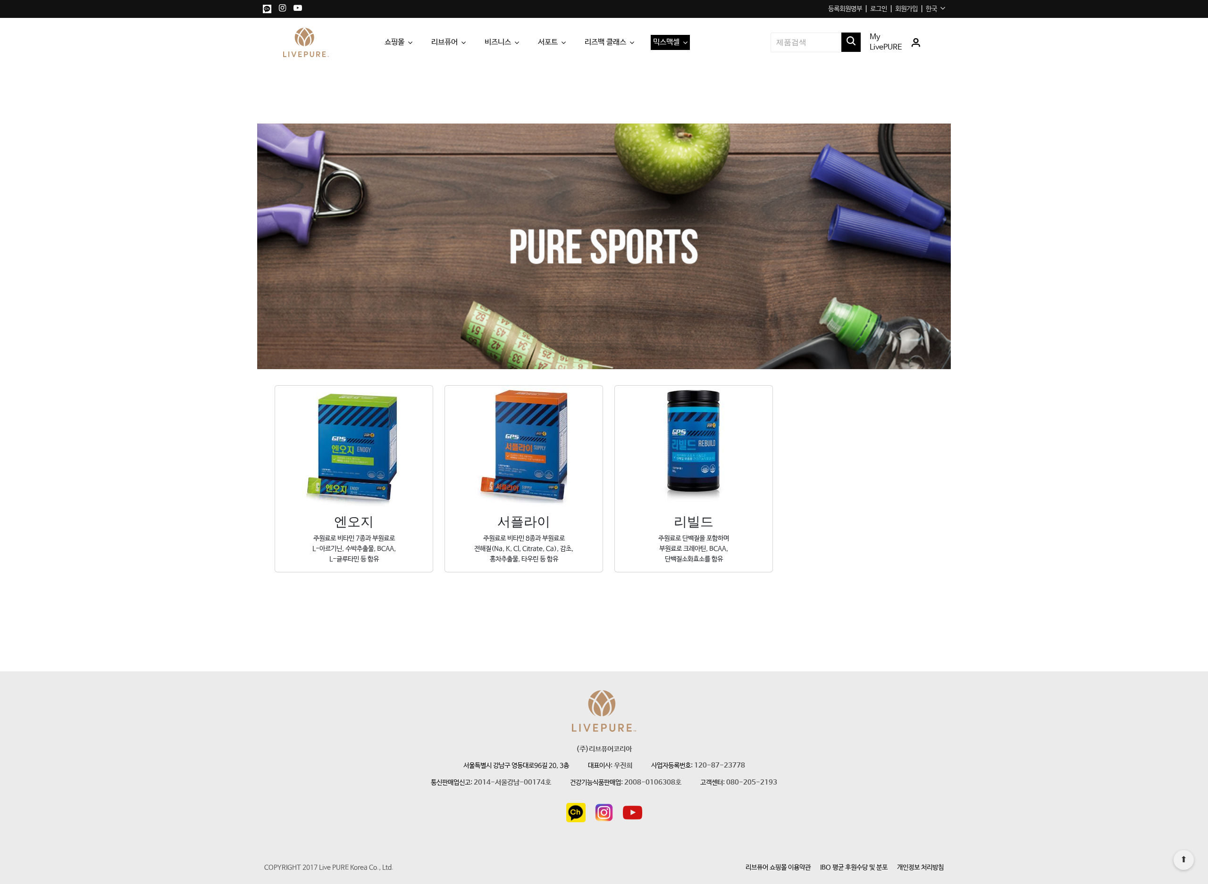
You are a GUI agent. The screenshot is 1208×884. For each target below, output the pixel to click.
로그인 (878, 9)
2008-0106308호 (652, 782)
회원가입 (906, 9)
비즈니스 (498, 42)
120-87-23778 (719, 765)
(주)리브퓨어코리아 (604, 749)
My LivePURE (886, 42)
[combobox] (935, 9)
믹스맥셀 (666, 42)
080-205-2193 (751, 782)
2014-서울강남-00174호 (512, 782)
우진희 (623, 765)
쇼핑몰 (394, 42)
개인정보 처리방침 (920, 867)
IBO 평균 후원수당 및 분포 (854, 867)
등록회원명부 (845, 9)
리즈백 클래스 (605, 42)
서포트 (548, 42)
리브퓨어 (444, 42)
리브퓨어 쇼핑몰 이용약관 (778, 867)
